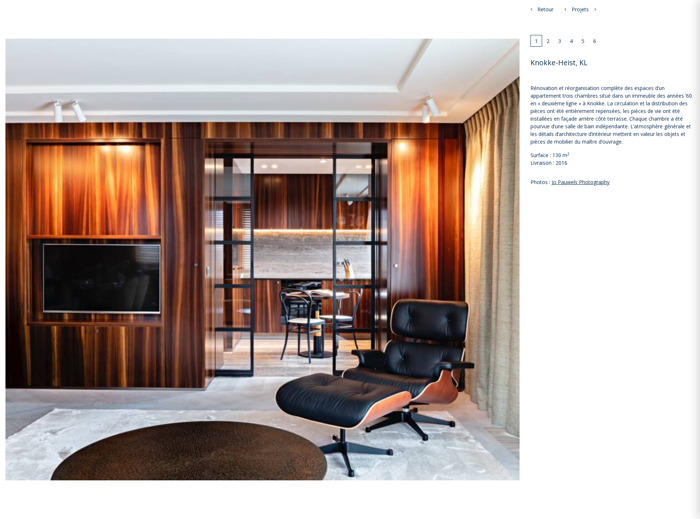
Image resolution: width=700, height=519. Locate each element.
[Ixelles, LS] (565, 9)
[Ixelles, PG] (595, 9)
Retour (544, 9)
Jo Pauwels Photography (581, 182)
